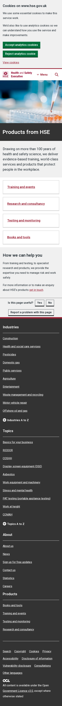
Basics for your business (18, 442)
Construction (10, 338)
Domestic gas (11, 362)
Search (7, 651)
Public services (12, 370)
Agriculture (9, 378)
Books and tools (18, 237)
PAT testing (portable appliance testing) (26, 498)
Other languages (12, 673)
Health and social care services (21, 346)
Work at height (11, 506)
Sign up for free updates (17, 562)
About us (8, 546)
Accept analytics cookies (21, 45)
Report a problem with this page (31, 312)
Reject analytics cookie (20, 53)
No (50, 302)
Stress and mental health (18, 490)
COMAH (7, 514)
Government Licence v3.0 (18, 690)
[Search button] (56, 74)
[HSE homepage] (17, 74)
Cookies (34, 651)
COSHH (7, 458)
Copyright (20, 651)
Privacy (46, 651)
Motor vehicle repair (15, 402)
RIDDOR (8, 450)
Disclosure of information (37, 658)
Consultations (42, 665)
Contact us (9, 570)
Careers (7, 586)
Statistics (8, 578)
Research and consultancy (26, 204)
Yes (39, 302)
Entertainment (11, 386)
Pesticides (9, 354)
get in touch (36, 290)
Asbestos (9, 474)
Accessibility (10, 658)
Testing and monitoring (23, 220)
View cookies (11, 62)
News (6, 554)
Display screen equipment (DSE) (22, 466)
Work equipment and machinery (21, 482)
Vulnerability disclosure (17, 665)
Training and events (21, 187)
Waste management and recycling (23, 394)
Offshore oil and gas (15, 410)
